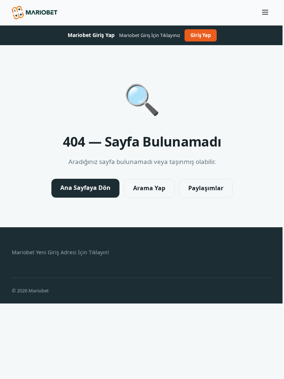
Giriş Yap (200, 35)
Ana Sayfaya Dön (85, 188)
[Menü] (265, 12)
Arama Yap (149, 188)
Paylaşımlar (205, 188)
